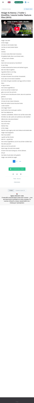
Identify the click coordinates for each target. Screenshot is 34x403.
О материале (17, 182)
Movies (19, 178)
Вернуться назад (7, 9)
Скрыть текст (29, 9)
